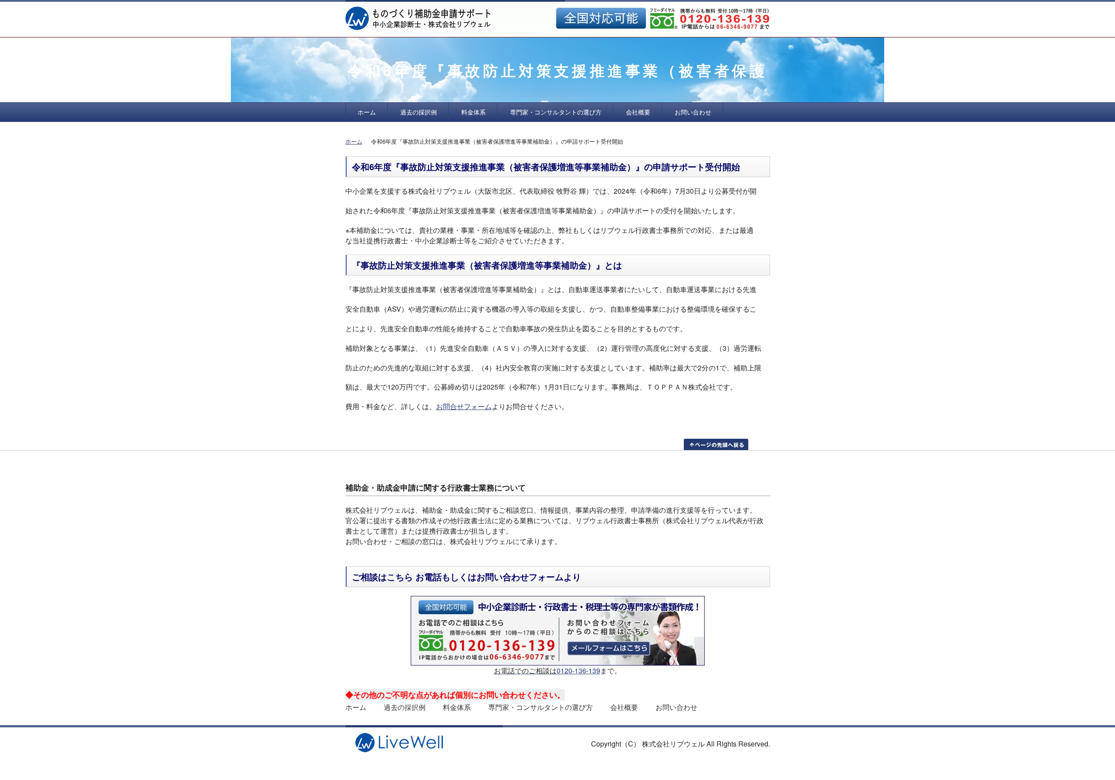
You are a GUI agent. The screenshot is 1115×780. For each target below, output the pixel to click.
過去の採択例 (418, 112)
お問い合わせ (693, 112)
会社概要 (638, 112)
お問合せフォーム (464, 406)
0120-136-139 (578, 671)
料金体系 (473, 112)
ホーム (367, 112)
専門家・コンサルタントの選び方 (555, 112)
